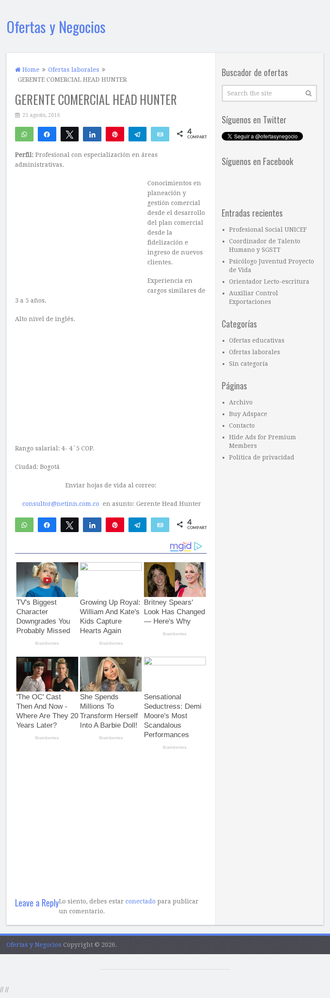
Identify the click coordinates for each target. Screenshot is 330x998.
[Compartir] (47, 133)
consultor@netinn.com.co (60, 503)
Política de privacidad (261, 457)
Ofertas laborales (254, 352)
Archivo (241, 402)
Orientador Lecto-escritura (269, 281)
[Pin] (115, 133)
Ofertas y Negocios (56, 26)
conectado (140, 901)
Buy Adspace (248, 413)
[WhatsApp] (24, 133)
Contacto (242, 425)
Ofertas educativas (256, 340)
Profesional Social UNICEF (268, 229)
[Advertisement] (111, 820)
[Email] (160, 133)
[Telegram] (138, 133)
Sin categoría (248, 363)
